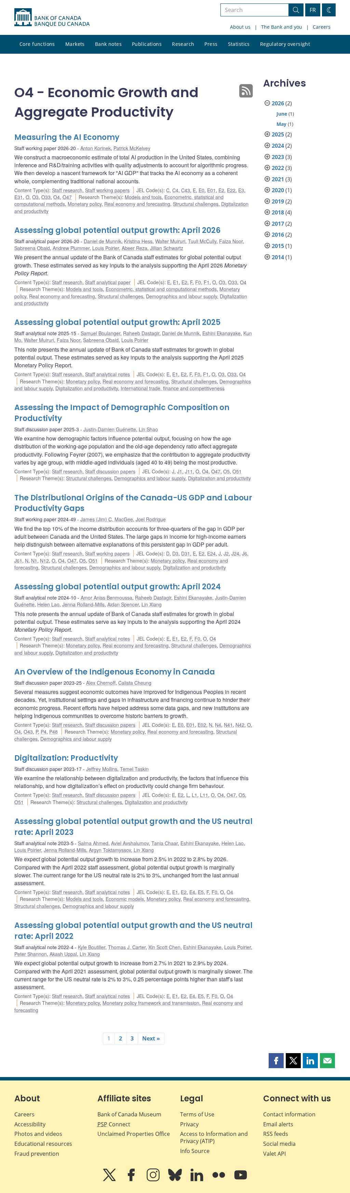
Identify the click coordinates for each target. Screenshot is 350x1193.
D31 (185, 553)
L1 (194, 794)
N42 (239, 724)
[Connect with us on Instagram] (154, 1179)
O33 (46, 197)
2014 (278, 257)
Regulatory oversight (285, 44)
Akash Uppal (63, 954)
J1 (179, 471)
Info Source (195, 1151)
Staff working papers (107, 190)
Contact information (289, 1114)
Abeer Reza (134, 248)
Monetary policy (85, 203)
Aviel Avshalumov (130, 843)
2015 (278, 246)
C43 (185, 190)
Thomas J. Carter (127, 947)
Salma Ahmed (93, 843)
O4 (56, 197)
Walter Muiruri (170, 241)
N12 (44, 560)
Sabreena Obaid (32, 248)
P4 (43, 731)
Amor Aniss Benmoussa (106, 597)
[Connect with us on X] (110, 1179)
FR (313, 10)
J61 (18, 560)
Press (210, 44)
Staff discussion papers (110, 471)
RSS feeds (275, 1134)
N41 (228, 724)
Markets (75, 44)
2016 (278, 234)
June (282, 113)
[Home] (52, 17)
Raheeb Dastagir (141, 333)
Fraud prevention (36, 1153)
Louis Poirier (105, 248)
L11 (204, 794)
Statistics (239, 44)
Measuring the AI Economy (66, 137)
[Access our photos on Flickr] (219, 1179)
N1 (34, 560)
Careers (322, 27)
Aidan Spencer (123, 604)
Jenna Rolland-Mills (83, 604)
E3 (241, 190)
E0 (201, 190)
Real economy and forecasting (137, 203)
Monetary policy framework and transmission (151, 1002)
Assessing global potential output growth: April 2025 (117, 322)
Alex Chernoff (101, 682)
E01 (211, 190)
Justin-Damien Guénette (109, 429)
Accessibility (29, 1124)
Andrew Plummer (71, 248)
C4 (175, 190)
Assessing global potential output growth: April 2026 (117, 230)
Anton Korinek (95, 148)
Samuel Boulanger (100, 333)
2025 (278, 134)
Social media (279, 1144)
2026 (278, 103)
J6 (244, 553)
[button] (276, 1060)
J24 (235, 553)
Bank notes (108, 44)
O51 (237, 471)
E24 (211, 553)
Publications (147, 44)
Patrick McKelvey (131, 148)
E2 (221, 190)
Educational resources (43, 1144)
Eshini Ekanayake (221, 333)
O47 (67, 197)
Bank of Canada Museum (129, 1114)
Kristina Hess (138, 241)
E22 (231, 190)
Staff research (67, 190)
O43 (28, 731)
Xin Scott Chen (164, 947)
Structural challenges (195, 203)
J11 (189, 471)
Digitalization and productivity (86, 388)
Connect (113, 1124)
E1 (176, 282)
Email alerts (278, 1124)
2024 (278, 145)
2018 (278, 212)
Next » (151, 1038)
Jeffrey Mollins (101, 768)
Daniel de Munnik (102, 241)
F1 (207, 282)
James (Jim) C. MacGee (106, 519)
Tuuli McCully (202, 241)
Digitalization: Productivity (66, 758)
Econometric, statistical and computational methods (161, 289)
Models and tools (143, 197)
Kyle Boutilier (91, 947)
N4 (218, 724)
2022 (278, 168)
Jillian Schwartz (166, 248)
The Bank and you (281, 27)
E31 (18, 197)
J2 (226, 553)
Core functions (37, 44)
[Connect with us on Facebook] (132, 1179)
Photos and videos (38, 1134)
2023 (278, 157)
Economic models (125, 898)
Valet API (274, 1153)
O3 (35, 197)
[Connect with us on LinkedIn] (197, 1179)
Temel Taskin (134, 768)
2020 (278, 190)
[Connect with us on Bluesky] (176, 1179)
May (281, 124)
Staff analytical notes (107, 374)
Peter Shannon (30, 954)
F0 (198, 282)
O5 (226, 471)
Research (183, 44)
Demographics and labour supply (181, 296)
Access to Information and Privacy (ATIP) (214, 1137)
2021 (278, 179)
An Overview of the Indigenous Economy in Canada (114, 672)
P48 (53, 731)
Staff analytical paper (108, 282)
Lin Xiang (152, 604)
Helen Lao (48, 604)
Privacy (189, 1124)
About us (240, 27)
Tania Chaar (164, 843)
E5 (201, 892)
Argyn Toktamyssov (110, 850)
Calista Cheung (134, 682)
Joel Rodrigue (151, 519)
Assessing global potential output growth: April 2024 (117, 586)
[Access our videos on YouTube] (240, 1179)
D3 (175, 553)
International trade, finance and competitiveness (173, 388)
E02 (202, 724)
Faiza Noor (231, 241)
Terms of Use (197, 1114)
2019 (278, 201)
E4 (192, 892)
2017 (278, 223)
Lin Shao (148, 429)
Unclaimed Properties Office (133, 1134)
